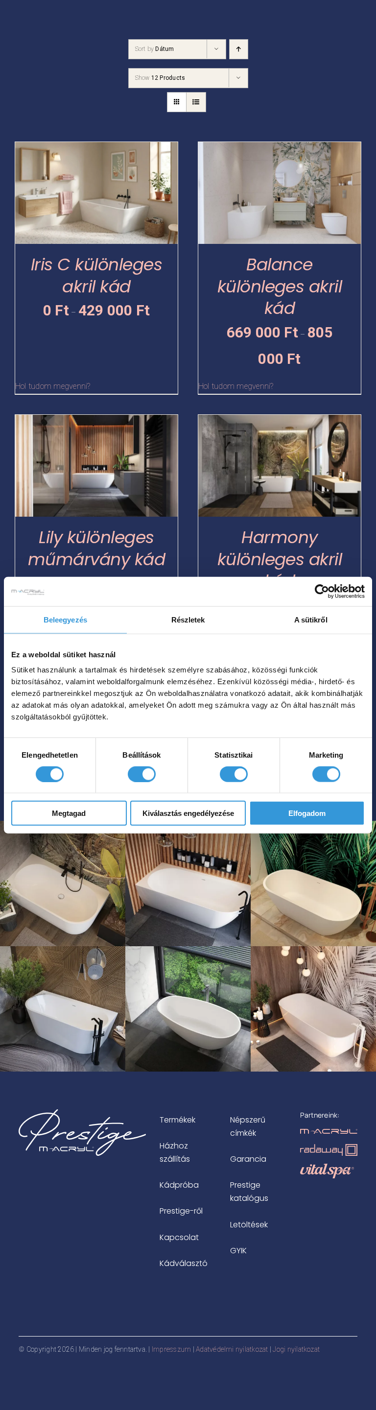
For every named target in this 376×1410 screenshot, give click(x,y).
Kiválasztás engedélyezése (188, 813)
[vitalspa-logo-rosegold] (327, 1167)
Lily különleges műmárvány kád (96, 548)
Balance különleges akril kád (279, 286)
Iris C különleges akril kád (96, 275)
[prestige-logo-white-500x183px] (82, 1113)
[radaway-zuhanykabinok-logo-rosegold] (328, 1147)
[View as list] (196, 102)
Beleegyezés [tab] (65, 619)
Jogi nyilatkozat (296, 1349)
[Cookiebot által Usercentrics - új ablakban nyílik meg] (322, 591)
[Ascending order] (238, 49)
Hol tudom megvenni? (53, 386)
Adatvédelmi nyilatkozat (232, 1349)
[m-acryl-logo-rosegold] (328, 1132)
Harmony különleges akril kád (279, 559)
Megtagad (69, 813)
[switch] (142, 774)
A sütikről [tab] (311, 619)
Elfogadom (307, 813)
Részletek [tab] (188, 619)
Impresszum (171, 1349)
